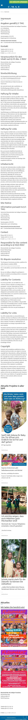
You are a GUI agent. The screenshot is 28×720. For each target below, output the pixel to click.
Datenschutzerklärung (11, 717)
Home (2, 11)
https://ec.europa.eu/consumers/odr (10, 80)
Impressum (3, 717)
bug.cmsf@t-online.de (10, 53)
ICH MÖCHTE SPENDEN (18, 2)
